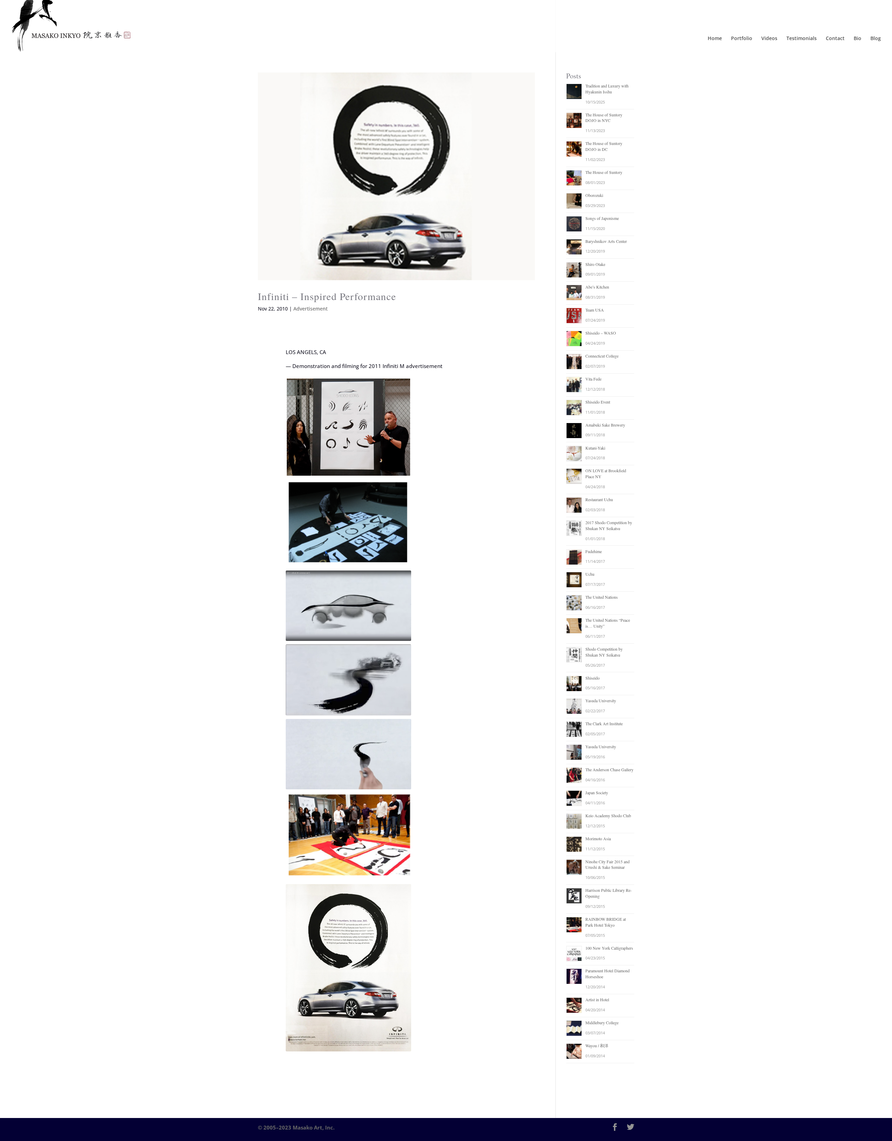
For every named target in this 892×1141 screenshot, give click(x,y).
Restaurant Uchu (599, 499)
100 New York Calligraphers (609, 948)
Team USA (594, 310)
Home (715, 38)
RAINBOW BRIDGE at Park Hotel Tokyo (605, 922)
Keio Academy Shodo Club (608, 815)
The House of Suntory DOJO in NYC (603, 117)
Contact (835, 38)
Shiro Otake (595, 264)
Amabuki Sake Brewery (605, 425)
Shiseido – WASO (600, 333)
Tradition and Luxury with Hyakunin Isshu (607, 88)
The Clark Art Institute (604, 723)
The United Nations (601, 597)
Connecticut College (601, 356)
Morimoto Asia (598, 838)
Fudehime (593, 551)
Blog (875, 38)
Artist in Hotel (597, 999)
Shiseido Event (597, 402)
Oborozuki (594, 195)
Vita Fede (593, 379)
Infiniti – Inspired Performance (327, 296)
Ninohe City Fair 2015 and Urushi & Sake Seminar (607, 864)
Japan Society (596, 792)
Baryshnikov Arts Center (606, 241)
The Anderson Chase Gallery (609, 769)
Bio (857, 38)
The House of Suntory (603, 172)
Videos (769, 38)
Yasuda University (600, 700)
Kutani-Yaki (595, 448)
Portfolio (741, 38)
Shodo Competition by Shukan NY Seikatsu (604, 652)
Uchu (589, 574)
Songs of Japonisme (602, 218)
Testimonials (801, 38)
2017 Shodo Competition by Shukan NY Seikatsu (608, 525)
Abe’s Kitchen (597, 287)
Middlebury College (601, 1022)
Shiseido (592, 678)
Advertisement (310, 308)
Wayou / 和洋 (596, 1045)
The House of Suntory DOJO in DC (603, 146)
